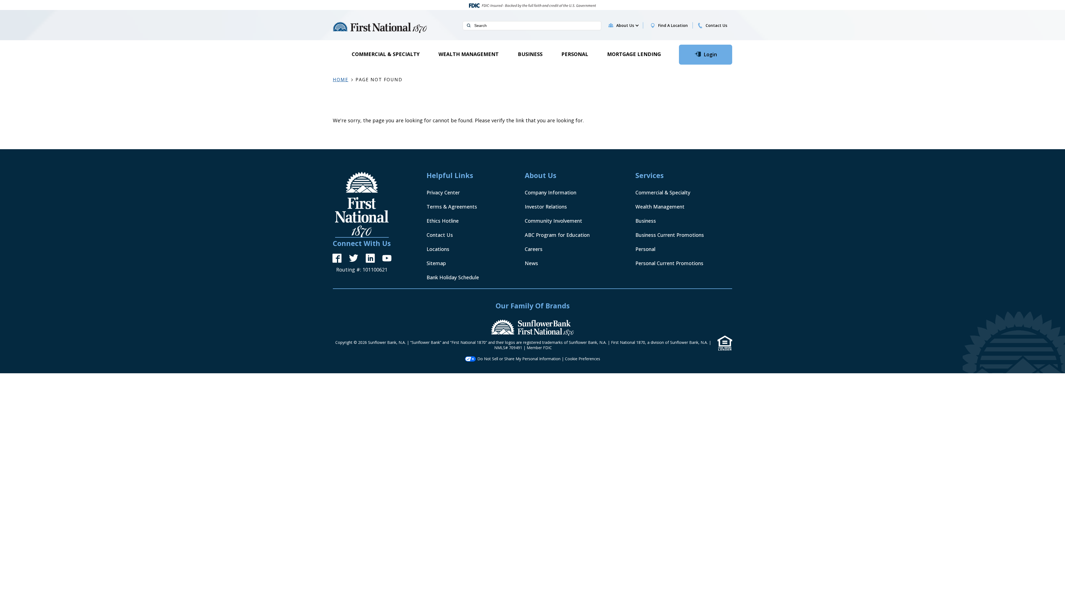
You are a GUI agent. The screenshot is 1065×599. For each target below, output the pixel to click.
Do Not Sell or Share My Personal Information (519, 358)
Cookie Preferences (582, 358)
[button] (627, 25)
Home (340, 80)
